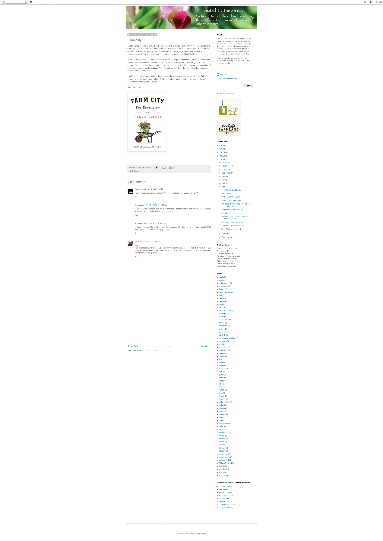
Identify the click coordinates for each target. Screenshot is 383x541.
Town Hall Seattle (177, 48)
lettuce (222, 399)
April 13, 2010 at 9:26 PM (152, 189)
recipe (221, 436)
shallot (222, 445)
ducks (221, 356)
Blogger (202, 534)
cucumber (223, 347)
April (224, 187)
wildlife (222, 472)
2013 (222, 149)
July (223, 176)
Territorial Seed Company (229, 505)
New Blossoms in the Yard (232, 222)
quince (222, 426)
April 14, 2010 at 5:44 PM (156, 223)
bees (221, 295)
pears (221, 408)
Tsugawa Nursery (226, 508)
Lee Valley (223, 489)
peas (221, 411)
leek (221, 393)
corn (221, 344)
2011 (222, 156)
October (225, 169)
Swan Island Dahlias (227, 502)
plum (221, 417)
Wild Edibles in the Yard (231, 229)
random (222, 429)
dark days (223, 350)
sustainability (224, 457)
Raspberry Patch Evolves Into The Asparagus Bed (235, 218)
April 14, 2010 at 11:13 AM (156, 205)
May (224, 183)
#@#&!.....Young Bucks (230, 197)
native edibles (225, 402)
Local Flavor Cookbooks (231, 190)
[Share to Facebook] (169, 167)
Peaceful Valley (225, 492)
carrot (221, 317)
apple (221, 277)
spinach (222, 448)
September (226, 173)
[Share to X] (166, 167)
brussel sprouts (225, 311)
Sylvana (138, 189)
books (136, 171)
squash (222, 451)
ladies (221, 390)
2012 (222, 152)
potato (221, 420)
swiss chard (224, 460)
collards (222, 335)
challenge (223, 326)
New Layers (226, 193)
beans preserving (226, 292)
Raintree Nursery (226, 495)
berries (222, 301)
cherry (221, 329)
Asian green (224, 283)
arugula (222, 280)
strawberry (223, 454)
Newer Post (133, 346)
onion (221, 405)
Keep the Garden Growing (232, 210)
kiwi (220, 387)
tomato (222, 466)
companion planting (227, 338)
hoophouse (223, 381)
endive (222, 365)
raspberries (223, 433)
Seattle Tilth (224, 498)
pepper (222, 414)
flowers (222, 369)
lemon (221, 396)
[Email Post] (156, 167)
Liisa (137, 242)
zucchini (222, 475)
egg (220, 359)
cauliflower (223, 320)
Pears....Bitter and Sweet (231, 200)
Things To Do (224, 463)
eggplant (222, 362)
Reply (137, 197)
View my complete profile (227, 78)
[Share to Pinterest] (172, 167)
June (224, 180)
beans (221, 289)
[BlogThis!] (163, 167)
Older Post (205, 346)
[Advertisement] (169, 322)
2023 (222, 145)
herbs (221, 378)
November (226, 166)
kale (221, 384)
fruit (220, 372)
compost (222, 341)
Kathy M (223, 74)
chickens (222, 332)
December (226, 162)
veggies (222, 469)
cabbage (222, 314)
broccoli (222, 308)
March (224, 234)
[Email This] (161, 167)
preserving (223, 424)
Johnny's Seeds (225, 486)
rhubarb (222, 439)
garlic (221, 375)
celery (221, 323)
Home (169, 346)
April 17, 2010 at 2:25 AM (150, 242)
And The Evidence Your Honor (233, 226)
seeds (221, 442)
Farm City (225, 213)
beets (221, 298)
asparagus (223, 286)
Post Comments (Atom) (148, 350)
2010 (222, 159)
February (226, 237)
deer (221, 353)
